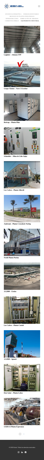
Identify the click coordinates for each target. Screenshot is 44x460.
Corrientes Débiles (12, 20)
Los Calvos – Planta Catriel (14, 325)
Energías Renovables (31, 14)
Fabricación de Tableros (29, 18)
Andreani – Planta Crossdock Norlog (17, 224)
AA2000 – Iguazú (10, 359)
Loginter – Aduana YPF (12, 55)
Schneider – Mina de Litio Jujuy (15, 156)
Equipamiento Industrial (30, 20)
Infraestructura (12, 18)
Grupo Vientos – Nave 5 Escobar (16, 88)
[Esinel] (14, 6)
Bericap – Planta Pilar (12, 122)
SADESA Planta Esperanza (14, 427)
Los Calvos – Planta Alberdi (14, 190)
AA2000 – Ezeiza (10, 291)
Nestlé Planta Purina (11, 258)
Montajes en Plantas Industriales (22, 16)
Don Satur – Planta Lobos (13, 393)
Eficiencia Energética (13, 14)
